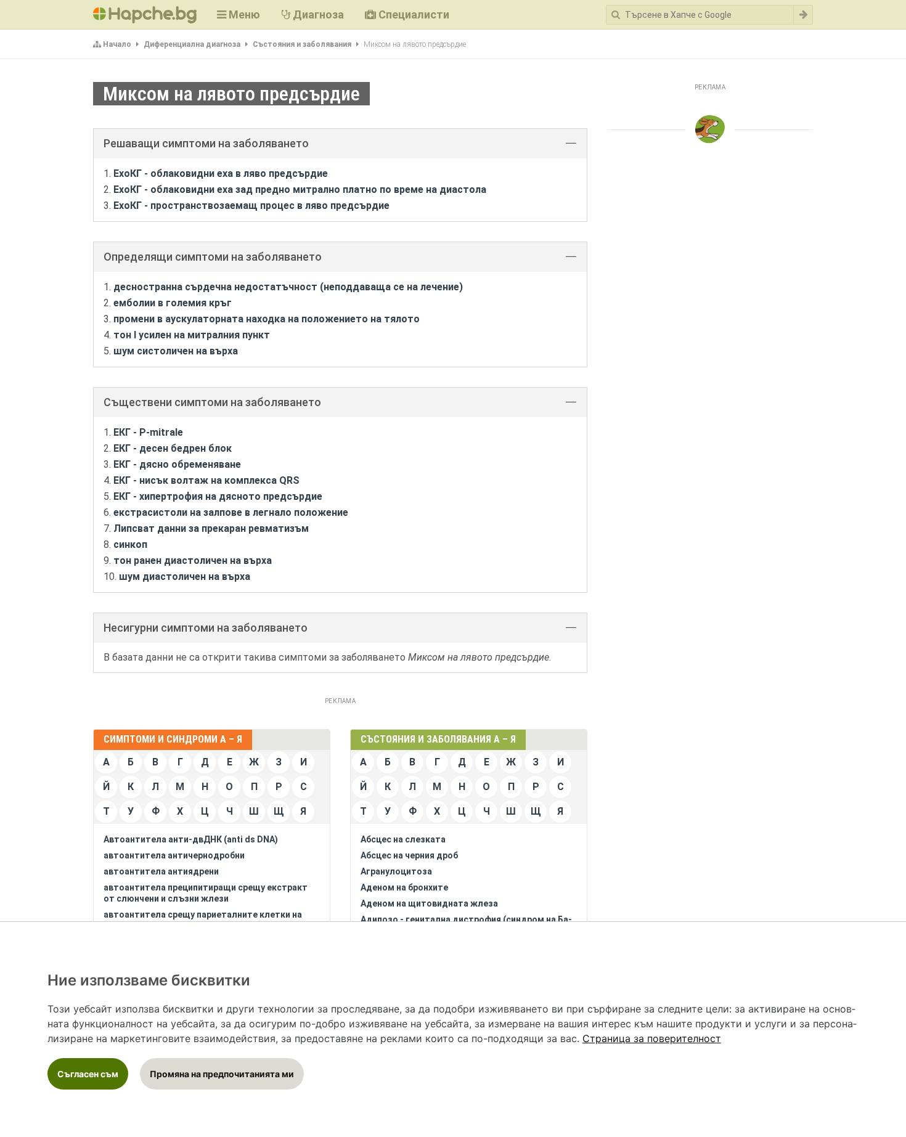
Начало (117, 44)
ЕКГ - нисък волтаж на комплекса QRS (206, 480)
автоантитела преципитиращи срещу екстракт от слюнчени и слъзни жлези (206, 892)
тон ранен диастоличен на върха (192, 560)
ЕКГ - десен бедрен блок (172, 448)
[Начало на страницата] (710, 129)
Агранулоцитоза (396, 871)
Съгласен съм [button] (87, 1074)
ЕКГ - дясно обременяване (177, 464)
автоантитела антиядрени (161, 871)
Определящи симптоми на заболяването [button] (213, 256)
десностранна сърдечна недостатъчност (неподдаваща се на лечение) (288, 287)
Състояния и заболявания (302, 44)
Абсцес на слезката (403, 839)
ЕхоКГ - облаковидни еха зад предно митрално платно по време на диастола (299, 189)
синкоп (130, 544)
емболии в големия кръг (172, 303)
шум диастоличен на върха (184, 576)
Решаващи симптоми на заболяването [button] (206, 143)
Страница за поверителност (651, 1038)
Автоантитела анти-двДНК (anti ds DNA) (191, 839)
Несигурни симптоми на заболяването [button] (206, 627)
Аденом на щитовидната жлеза (429, 903)
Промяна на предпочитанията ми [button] (222, 1074)
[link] (651, 1038)
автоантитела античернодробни (174, 855)
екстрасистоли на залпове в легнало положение (230, 512)
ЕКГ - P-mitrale (148, 432)
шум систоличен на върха (175, 351)
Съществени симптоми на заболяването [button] (212, 402)
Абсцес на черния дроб (409, 855)
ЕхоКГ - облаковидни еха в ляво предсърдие (220, 173)
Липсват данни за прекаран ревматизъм (211, 528)
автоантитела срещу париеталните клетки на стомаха (203, 920)
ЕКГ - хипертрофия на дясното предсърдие (217, 496)
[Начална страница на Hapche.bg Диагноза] (145, 14)
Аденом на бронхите (404, 887)
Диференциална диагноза (192, 44)
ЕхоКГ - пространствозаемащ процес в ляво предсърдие (251, 205)
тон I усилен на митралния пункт (191, 335)
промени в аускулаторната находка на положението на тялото (266, 319)
